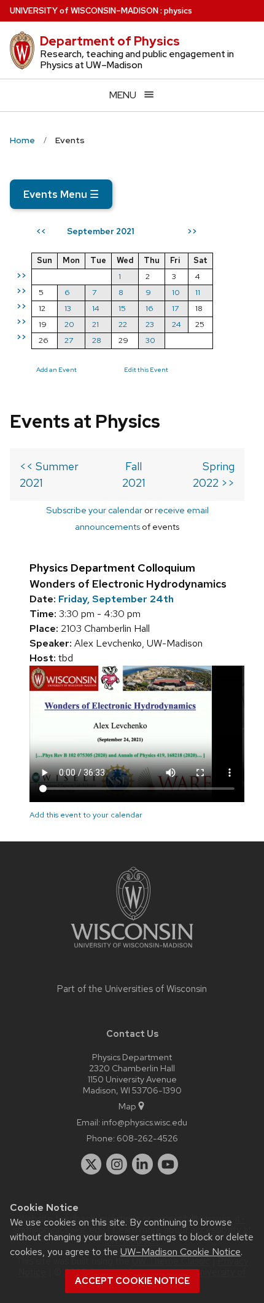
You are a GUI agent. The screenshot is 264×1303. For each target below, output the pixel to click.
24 (176, 324)
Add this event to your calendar (85, 814)
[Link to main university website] (132, 949)
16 (149, 308)
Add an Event (56, 369)
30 (150, 340)
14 (95, 308)
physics (178, 11)
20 (69, 324)
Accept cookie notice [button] (132, 1281)
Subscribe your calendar (94, 510)
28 (96, 340)
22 (123, 324)
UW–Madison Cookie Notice (180, 1251)
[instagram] (116, 1164)
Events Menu (61, 194)
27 (69, 340)
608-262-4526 (147, 1138)
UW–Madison (84, 11)
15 (122, 308)
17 (175, 308)
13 (68, 308)
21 (95, 324)
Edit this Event (146, 369)
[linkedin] (142, 1164)
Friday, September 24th (116, 598)
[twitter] (91, 1164)
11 (197, 292)
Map (127, 1106)
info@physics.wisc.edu (144, 1122)
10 (176, 292)
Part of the (132, 989)
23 (150, 324)
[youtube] (168, 1164)
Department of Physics (110, 41)
